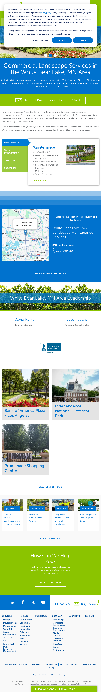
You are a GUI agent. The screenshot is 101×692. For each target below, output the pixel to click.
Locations (74, 616)
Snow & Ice (8, 629)
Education (25, 623)
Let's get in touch (50, 583)
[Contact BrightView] (76, 604)
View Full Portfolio (50, 487)
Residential (25, 635)
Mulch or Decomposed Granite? (35, 517)
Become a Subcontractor (16, 664)
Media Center (56, 634)
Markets (23, 616)
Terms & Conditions (68, 664)
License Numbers (88, 664)
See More (25, 387)
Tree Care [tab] (9, 160)
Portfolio (41, 616)
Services (7, 616)
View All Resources (50, 539)
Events (56, 647)
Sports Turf (8, 644)
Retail (22, 638)
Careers (89, 616)
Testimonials (59, 650)
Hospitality (25, 629)
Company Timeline (58, 639)
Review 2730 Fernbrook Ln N (50, 273)
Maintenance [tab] (11, 142)
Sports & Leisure (24, 642)
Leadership (58, 619)
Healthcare (25, 626)
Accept (62, 40)
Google (45, 260)
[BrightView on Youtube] (43, 602)
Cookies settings (40, 40)
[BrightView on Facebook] (23, 602)
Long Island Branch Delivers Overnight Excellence (62, 519)
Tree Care (7, 637)
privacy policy (45, 13)
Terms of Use (51, 664)
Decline (83, 40)
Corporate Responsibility (59, 624)
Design (6, 619)
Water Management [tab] (11, 151)
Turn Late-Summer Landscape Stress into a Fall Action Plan (12, 520)
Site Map (50, 668)
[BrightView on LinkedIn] (13, 602)
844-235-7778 (62, 604)
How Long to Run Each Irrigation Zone (88, 517)
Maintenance (9, 626)
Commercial (26, 619)
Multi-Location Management (9, 649)
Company (57, 616)
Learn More (39, 180)
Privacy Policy (36, 664)
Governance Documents (59, 629)
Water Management (9, 633)
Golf (5, 640)
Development (9, 623)
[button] (25, 232)
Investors (57, 644)
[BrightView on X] (33, 602)
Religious (24, 632)
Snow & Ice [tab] (10, 168)
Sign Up (76, 100)
